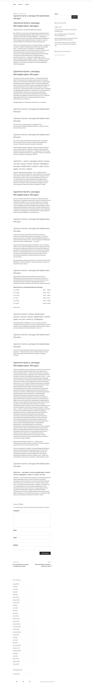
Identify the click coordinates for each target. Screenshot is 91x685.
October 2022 (16, 629)
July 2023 (15, 605)
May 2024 (15, 592)
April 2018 (15, 656)
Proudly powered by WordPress (47, 681)
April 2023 (15, 613)
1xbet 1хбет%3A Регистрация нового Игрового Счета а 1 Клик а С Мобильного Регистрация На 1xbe (65, 44)
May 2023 (15, 610)
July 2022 (15, 637)
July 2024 (15, 586)
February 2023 (16, 618)
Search (56, 13)
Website (15, 545)
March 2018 (16, 658)
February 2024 (16, 600)
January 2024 (16, 602)
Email (14, 537)
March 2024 (16, 597)
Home (14, 4)
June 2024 (15, 589)
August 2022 (16, 634)
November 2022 (16, 626)
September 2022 (17, 632)
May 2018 (15, 653)
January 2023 (16, 621)
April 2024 (15, 594)
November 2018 (16, 645)
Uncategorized (16, 673)
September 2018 (17, 650)
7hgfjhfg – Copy (58, 27)
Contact (27, 4)
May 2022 (15, 642)
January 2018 (16, 664)
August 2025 (16, 584)
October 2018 (16, 648)
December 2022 (16, 624)
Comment (16, 510)
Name (15, 530)
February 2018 (16, 661)
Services (20, 4)
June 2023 (15, 608)
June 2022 (15, 640)
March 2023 (16, 616)
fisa (24, 13)
